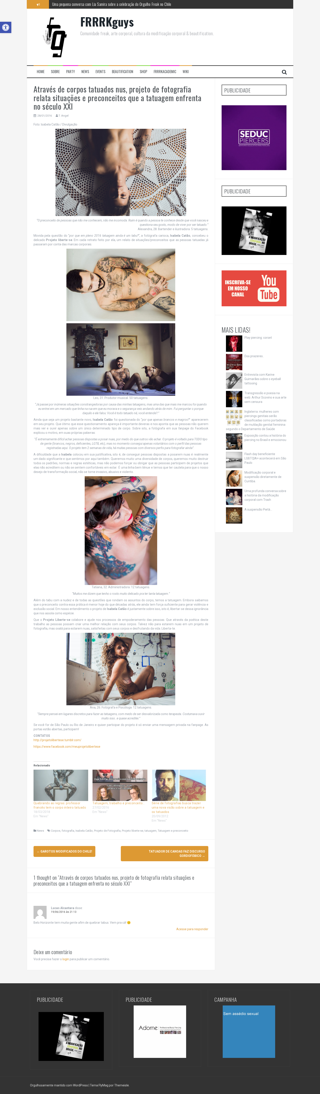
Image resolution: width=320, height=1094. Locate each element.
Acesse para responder (192, 929)
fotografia (68, 830)
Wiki (186, 71)
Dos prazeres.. (254, 356)
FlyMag (103, 1085)
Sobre (55, 71)
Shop (143, 71)
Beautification (122, 71)
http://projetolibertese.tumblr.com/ (57, 740)
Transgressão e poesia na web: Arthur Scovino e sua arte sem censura (265, 397)
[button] (5, 27)
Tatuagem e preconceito (173, 830)
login (65, 959)
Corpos (55, 830)
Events (100, 71)
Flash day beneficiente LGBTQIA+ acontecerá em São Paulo (265, 458)
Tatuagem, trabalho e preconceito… (119, 803)
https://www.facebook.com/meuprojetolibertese (67, 746)
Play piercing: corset (258, 337)
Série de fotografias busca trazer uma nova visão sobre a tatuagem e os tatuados (178, 807)
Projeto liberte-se (132, 830)
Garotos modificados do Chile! (64, 851)
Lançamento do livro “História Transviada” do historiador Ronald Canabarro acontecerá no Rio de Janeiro (125, 4)
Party (70, 71)
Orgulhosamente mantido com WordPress (59, 1085)
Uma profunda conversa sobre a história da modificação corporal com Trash (265, 495)
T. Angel (64, 115)
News (85, 71)
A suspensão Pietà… (258, 509)
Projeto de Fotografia (107, 830)
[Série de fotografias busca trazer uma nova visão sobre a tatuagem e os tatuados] (179, 785)
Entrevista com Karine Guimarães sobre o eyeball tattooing (262, 379)
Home (40, 71)
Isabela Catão (84, 830)
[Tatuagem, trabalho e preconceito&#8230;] (120, 785)
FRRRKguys (107, 21)
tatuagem (151, 830)
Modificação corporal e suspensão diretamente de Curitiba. (262, 477)
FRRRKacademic (165, 71)
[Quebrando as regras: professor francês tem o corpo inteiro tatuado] (61, 785)
